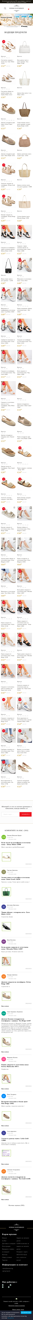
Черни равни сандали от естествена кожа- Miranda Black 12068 (24, 655)
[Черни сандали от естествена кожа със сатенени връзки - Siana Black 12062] (24, 608)
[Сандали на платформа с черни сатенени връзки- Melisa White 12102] (8, 233)
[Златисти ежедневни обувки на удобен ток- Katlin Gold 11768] (24, 768)
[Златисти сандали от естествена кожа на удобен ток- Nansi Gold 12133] (24, 672)
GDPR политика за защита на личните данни (23, 1246)
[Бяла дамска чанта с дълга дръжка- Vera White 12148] (24, 47)
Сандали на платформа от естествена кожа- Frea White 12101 (24, 341)
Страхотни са (5, 986)
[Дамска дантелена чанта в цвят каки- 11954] (24, 141)
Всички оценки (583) (16, 1205)
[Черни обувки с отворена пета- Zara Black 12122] (6, 928)
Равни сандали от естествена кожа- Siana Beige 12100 (7, 655)
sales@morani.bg (7, 1268)
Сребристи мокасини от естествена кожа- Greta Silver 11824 (8, 341)
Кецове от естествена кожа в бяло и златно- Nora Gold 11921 (23, 751)
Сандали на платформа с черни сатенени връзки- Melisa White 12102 (8, 249)
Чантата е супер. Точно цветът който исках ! (15, 882)
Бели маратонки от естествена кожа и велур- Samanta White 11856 (24, 720)
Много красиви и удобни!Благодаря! (12, 847)
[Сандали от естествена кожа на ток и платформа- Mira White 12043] (8, 389)
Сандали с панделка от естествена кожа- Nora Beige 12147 (7, 720)
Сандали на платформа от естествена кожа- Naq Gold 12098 (8, 372)
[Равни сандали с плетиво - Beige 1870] (24, 453)
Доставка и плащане (8, 1243)
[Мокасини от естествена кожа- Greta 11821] (24, 266)
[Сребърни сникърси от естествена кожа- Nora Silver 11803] (8, 736)
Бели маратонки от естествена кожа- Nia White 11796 (7, 782)
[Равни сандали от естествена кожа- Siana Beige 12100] (8, 641)
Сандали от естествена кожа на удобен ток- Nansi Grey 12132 (7, 688)
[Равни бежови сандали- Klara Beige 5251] (24, 485)
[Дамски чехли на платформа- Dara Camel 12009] (8, 453)
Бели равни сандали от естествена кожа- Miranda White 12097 (24, 591)
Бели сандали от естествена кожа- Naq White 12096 (23, 372)
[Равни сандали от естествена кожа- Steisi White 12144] (8, 608)
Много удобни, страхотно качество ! (12, 1106)
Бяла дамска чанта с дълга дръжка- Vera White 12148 (23, 61)
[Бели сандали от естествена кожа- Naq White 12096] (24, 358)
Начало (4, 1238)
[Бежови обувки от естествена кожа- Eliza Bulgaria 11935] (24, 514)
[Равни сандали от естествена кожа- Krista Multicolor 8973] (6, 1080)
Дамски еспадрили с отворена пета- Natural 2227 (7, 437)
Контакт (4, 1254)
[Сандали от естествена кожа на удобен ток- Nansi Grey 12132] (8, 672)
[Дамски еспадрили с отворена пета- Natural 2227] (8, 422)
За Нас (4, 1240)
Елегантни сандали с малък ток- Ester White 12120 (7, 61)
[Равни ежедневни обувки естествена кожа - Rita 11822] (24, 295)
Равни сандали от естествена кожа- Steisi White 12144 (7, 624)
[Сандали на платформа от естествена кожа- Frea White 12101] (24, 327)
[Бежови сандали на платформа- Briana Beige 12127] (8, 202)
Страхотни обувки (7, 916)
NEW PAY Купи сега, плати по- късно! (22, 1257)
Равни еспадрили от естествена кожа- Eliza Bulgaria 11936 (23, 560)
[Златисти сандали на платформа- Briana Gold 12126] (8, 170)
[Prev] (3, 20)
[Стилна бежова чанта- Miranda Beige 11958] (24, 202)
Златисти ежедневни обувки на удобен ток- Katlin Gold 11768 (23, 782)
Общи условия (7, 1257)
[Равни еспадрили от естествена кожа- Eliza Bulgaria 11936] (24, 545)
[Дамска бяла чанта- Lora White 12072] (24, 78)
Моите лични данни (18, 1309)
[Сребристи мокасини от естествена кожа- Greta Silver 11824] (8, 327)
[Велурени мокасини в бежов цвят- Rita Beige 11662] (6, 1117)
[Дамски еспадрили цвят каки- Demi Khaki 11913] (8, 141)
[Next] (30, 20)
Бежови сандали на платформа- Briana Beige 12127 (8, 216)
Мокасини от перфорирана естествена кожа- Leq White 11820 (8, 310)
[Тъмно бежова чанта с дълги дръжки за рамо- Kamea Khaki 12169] (24, 110)
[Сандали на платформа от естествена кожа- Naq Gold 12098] (8, 358)
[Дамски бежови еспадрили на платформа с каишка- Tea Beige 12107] (6, 1044)
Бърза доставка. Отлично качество (12, 951)
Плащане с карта (22, 1252)
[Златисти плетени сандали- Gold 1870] (8, 485)
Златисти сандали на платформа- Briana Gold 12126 (8, 185)
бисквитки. (11, 1318)
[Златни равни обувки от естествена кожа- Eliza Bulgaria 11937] (8, 545)
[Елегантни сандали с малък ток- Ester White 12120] (8, 47)
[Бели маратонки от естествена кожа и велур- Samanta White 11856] (24, 705)
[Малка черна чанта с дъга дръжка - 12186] (8, 266)
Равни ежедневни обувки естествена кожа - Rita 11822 (24, 310)
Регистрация (6, 1246)
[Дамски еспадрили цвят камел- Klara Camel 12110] (8, 110)
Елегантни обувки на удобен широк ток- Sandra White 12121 (7, 93)
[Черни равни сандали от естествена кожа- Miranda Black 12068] (24, 641)
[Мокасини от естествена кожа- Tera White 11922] (8, 577)
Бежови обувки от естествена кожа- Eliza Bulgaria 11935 (23, 529)
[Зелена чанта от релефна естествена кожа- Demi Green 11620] (6, 893)
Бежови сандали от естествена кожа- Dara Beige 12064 (7, 529)
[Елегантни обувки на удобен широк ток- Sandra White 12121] (8, 78)
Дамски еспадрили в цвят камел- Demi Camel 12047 (24, 405)
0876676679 (6, 1271)
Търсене (4, 1260)
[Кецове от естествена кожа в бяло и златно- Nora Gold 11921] (24, 736)
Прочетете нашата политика (17, 1305)
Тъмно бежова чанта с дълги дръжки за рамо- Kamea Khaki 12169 (24, 124)
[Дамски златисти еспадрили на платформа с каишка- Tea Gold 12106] (6, 1191)
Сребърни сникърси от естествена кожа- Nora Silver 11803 (7, 751)
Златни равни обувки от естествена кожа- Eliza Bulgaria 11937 (8, 560)
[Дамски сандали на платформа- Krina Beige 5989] (6, 998)
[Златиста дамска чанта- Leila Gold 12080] (6, 1156)
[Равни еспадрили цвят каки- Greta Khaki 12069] (24, 422)
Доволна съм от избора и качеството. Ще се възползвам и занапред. (15, 1143)
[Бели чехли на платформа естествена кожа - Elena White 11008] (6, 858)
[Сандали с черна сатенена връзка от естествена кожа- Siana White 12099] (24, 233)
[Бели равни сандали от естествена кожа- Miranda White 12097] (24, 577)
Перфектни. (5, 1069)
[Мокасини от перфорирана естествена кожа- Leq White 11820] (8, 295)
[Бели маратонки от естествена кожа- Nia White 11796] (8, 768)
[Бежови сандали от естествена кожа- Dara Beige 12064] (8, 514)
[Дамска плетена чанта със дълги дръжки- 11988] (24, 170)
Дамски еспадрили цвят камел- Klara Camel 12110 (8, 124)
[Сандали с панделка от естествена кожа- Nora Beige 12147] (8, 705)
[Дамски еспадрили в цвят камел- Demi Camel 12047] (24, 389)
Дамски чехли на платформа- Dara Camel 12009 (8, 468)
